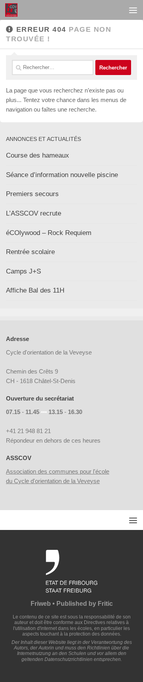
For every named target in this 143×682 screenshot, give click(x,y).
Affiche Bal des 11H (35, 290)
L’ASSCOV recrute (33, 213)
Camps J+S (23, 271)
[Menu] (133, 10)
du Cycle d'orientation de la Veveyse (53, 481)
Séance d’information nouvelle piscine (62, 175)
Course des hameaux (37, 155)
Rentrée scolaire (30, 252)
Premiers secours (32, 194)
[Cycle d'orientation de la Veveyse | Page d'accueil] (13, 10)
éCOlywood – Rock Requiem (48, 233)
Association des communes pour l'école (57, 471)
